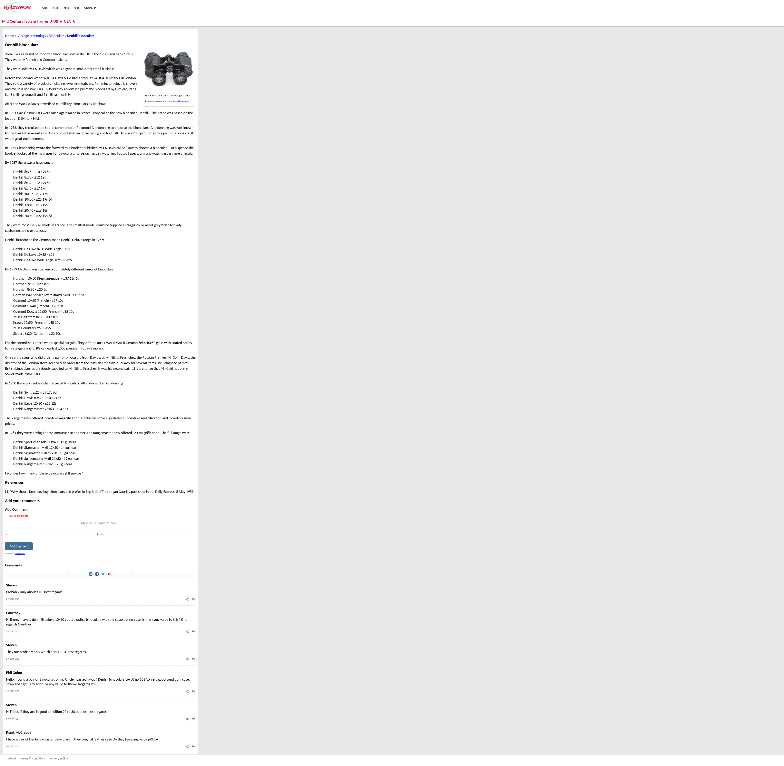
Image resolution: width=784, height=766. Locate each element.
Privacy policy (59, 758)
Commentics (20, 554)
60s (55, 8)
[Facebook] (97, 574)
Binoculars (56, 36)
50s (45, 8)
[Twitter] (103, 574)
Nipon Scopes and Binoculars (176, 101)
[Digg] (91, 574)
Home (9, 36)
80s (76, 8)
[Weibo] (110, 574)
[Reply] (193, 600)
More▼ (90, 8)
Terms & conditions (33, 758)
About (12, 758)
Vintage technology (31, 36)
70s (66, 8)
